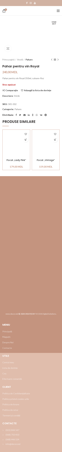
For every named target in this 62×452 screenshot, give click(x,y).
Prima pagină (8, 59)
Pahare (29, 59)
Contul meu (8, 362)
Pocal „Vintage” (46, 160)
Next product (58, 59)
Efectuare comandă (12, 378)
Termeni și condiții (11, 415)
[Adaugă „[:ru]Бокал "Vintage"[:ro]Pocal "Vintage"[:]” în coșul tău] (55, 139)
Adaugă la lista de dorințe (37, 90)
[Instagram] (31, 3)
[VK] (41, 115)
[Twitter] (20, 115)
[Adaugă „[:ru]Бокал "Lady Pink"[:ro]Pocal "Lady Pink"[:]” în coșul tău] (25, 139)
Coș (4, 373)
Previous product (51, 59)
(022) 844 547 (12, 430)
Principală (7, 331)
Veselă (20, 59)
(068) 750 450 (12, 434)
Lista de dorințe (10, 368)
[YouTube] (35, 3)
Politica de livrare (10, 404)
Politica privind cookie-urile (15, 399)
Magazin (6, 336)
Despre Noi (8, 342)
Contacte (7, 348)
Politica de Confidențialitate (16, 393)
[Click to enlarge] (8, 48)
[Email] (24, 115)
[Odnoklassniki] (33, 115)
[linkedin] (29, 115)
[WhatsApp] (37, 115)
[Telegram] (45, 115)
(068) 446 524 (12, 439)
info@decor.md (13, 444)
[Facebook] (27, 3)
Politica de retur (10, 410)
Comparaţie (11, 90)
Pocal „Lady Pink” (16, 160)
